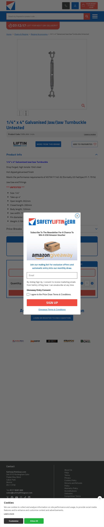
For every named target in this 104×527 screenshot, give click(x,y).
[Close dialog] (77, 216)
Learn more (9, 513)
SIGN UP (52, 302)
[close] (100, 498)
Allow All (34, 521)
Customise (13, 521)
